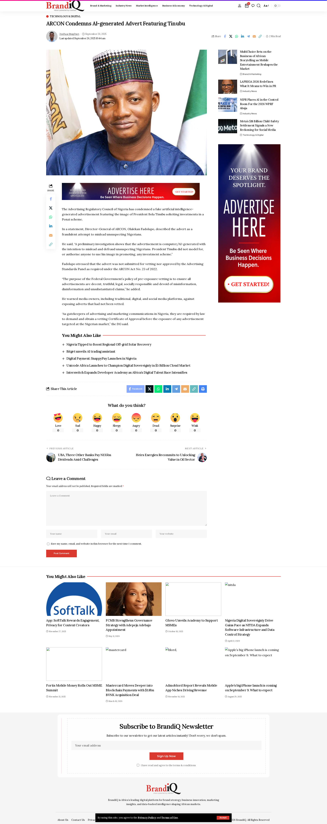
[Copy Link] (260, 36)
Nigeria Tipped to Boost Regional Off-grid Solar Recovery (108, 344)
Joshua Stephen (69, 34)
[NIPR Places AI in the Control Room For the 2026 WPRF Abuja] (227, 105)
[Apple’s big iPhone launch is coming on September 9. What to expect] (253, 664)
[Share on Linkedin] (242, 36)
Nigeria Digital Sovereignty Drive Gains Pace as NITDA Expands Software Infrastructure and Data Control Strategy (249, 627)
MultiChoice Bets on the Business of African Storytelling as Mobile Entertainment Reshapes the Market (259, 60)
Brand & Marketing (252, 74)
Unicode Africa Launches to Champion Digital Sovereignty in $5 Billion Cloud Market (128, 365)
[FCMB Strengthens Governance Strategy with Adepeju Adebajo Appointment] (134, 599)
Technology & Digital (65, 16)
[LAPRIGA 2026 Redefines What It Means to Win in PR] (227, 87)
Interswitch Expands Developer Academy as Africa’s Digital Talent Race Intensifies (126, 372)
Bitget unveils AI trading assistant (90, 351)
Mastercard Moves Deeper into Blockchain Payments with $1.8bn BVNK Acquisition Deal (130, 690)
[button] (223, 818)
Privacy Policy (147, 817)
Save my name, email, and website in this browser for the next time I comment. (96, 543)
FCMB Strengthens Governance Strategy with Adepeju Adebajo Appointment (129, 625)
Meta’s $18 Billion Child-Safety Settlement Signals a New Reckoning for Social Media (259, 125)
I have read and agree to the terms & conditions (168, 765)
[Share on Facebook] (224, 36)
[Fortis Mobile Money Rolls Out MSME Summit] (74, 664)
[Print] (203, 389)
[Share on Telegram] (248, 36)
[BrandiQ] (65, 5)
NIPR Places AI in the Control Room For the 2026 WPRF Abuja (259, 104)
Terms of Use (169, 817)
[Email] (254, 36)
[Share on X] (230, 36)
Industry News (250, 91)
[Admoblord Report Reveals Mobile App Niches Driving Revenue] (193, 664)
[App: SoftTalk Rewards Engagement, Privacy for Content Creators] (74, 599)
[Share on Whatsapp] (236, 36)
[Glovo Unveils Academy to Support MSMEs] (193, 599)
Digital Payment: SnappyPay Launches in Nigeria (101, 358)
